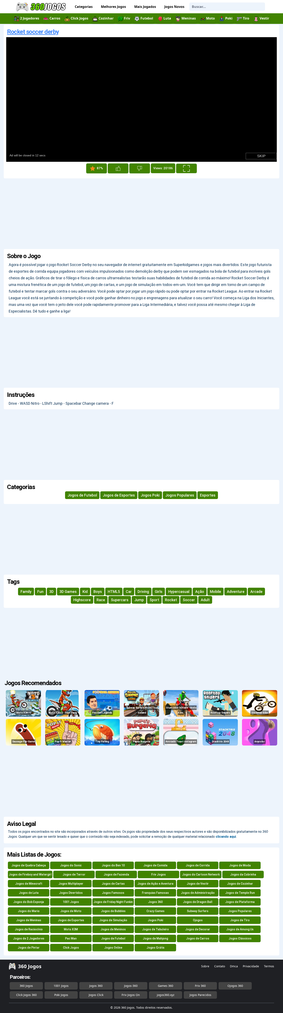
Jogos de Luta (29, 892)
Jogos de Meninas (28, 920)
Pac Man (71, 938)
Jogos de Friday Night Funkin (113, 902)
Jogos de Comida (155, 865)
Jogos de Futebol (82, 495)
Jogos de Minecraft (28, 883)
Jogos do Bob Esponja (28, 902)
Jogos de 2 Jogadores (28, 938)
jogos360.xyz (165, 995)
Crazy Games (155, 911)
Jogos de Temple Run (240, 892)
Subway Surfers (197, 911)
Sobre (205, 966)
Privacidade (251, 966)
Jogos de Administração (198, 892)
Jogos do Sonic (71, 865)
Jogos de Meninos (113, 929)
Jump (139, 600)
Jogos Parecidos (200, 995)
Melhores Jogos (113, 6)
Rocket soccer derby (33, 31)
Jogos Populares (179, 495)
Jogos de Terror (74, 874)
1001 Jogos (71, 902)
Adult (205, 600)
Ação (199, 591)
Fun (40, 591)
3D (51, 591)
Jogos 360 (155, 902)
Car (129, 591)
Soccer (189, 600)
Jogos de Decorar (197, 929)
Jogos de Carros (197, 938)
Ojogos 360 (235, 986)
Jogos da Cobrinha (243, 874)
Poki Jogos (61, 995)
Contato (219, 966)
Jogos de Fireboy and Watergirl (30, 874)
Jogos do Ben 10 (113, 865)
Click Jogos (71, 947)
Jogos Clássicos (240, 938)
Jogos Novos (174, 6)
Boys (97, 591)
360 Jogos (26, 986)
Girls (158, 591)
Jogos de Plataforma (240, 902)
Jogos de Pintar (29, 947)
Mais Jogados (145, 6)
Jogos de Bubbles (113, 911)
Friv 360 (200, 986)
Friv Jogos (158, 874)
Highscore (82, 600)
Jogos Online (113, 947)
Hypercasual (178, 591)
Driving (143, 591)
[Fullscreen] (186, 168)
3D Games (68, 591)
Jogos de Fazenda (116, 874)
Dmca (234, 966)
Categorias (84, 6)
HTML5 (114, 591)
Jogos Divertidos (71, 892)
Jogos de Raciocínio (29, 929)
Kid (85, 591)
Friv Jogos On (131, 995)
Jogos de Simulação (113, 920)
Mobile (215, 591)
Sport (154, 600)
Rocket (171, 600)
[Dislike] (139, 168)
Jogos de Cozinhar (240, 883)
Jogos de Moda (240, 865)
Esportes (207, 495)
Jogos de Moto (70, 911)
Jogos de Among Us (240, 929)
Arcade (256, 591)
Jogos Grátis (155, 947)
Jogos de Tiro (240, 920)
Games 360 (165, 986)
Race (101, 600)
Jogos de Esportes (119, 495)
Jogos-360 (131, 986)
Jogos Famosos (113, 892)
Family (26, 591)
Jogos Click (96, 995)
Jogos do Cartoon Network (201, 874)
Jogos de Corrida (198, 865)
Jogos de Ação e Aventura (155, 883)
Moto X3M (71, 929)
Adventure (235, 591)
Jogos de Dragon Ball (197, 902)
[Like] (118, 168)
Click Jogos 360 (26, 995)
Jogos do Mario (29, 911)
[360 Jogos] (41, 6)
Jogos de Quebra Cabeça (28, 865)
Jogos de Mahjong (155, 938)
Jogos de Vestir (198, 883)
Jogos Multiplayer (70, 883)
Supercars (119, 600)
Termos (269, 966)
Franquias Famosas (155, 892)
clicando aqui (226, 837)
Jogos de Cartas (113, 883)
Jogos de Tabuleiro (155, 929)
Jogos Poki (150, 495)
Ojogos (198, 920)
